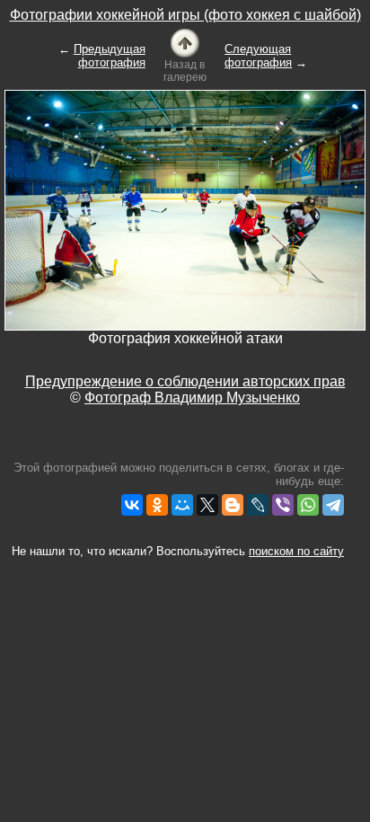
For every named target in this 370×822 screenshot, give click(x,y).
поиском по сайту (296, 551)
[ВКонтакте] (132, 505)
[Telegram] (333, 505)
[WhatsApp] (308, 505)
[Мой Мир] (182, 505)
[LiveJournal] (258, 505)
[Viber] (283, 505)
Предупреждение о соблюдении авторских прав (185, 381)
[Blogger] (232, 505)
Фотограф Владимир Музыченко (192, 397)
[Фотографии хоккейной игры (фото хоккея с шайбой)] (185, 41)
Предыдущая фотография (109, 55)
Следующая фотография (258, 55)
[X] (207, 505)
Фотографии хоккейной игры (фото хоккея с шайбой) (185, 14)
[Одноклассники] (157, 505)
